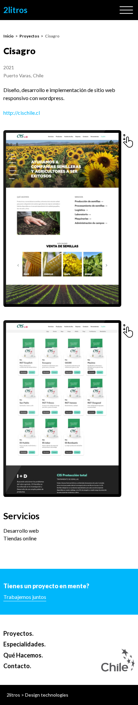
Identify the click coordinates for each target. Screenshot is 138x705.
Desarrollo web (21, 530)
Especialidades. (24, 644)
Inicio (8, 35)
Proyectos (29, 35)
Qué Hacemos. (23, 655)
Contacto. (17, 666)
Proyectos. (18, 633)
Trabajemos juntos (24, 597)
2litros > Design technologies (37, 695)
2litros (15, 10)
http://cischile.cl (21, 112)
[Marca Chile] (118, 660)
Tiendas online (20, 538)
